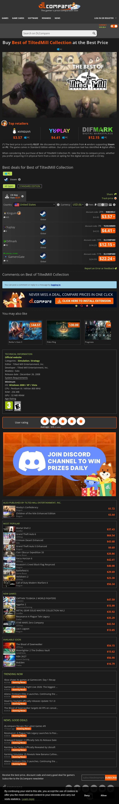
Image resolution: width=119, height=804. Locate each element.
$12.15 (106, 244)
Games (5, 18)
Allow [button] (104, 795)
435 (7, 217)
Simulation (23, 360)
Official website (13, 357)
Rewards (46, 18)
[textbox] (25, 204)
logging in (56, 284)
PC (9, 173)
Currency (65, 205)
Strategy (35, 360)
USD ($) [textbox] (77, 204)
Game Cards (18, 18)
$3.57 (107, 216)
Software (33, 18)
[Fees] (103, 204)
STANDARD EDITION (29, 186)
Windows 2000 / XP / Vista (23, 385)
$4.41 (107, 230)
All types (9, 186)
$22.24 (106, 258)
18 (6, 260)
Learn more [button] (28, 799)
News (57, 18)
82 (6, 245)
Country (8, 205)
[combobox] (34, 204)
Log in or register (104, 18)
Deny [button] (87, 795)
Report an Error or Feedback (100, 268)
